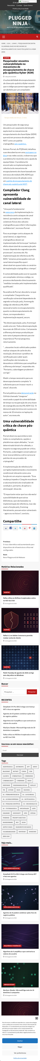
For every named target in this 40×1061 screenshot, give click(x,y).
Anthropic (20, 767)
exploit (33, 785)
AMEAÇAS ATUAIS (9, 985)
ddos (29, 780)
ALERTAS (6, 58)
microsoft (17, 813)
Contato (19, 5)
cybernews (29, 776)
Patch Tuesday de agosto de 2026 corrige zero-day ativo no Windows (18, 674)
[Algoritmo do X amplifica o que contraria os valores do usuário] (20, 936)
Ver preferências (20, 1053)
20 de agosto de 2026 (11, 604)
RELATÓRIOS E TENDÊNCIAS (12, 946)
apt (28, 767)
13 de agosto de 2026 (11, 641)
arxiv (35, 767)
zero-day (6, 836)
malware (6, 813)
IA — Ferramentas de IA (11, 794)
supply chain (7, 827)
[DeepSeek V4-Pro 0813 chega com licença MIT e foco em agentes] (20, 859)
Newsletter (11, 5)
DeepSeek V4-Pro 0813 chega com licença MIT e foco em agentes (19, 708)
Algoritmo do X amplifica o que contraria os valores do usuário (19, 722)
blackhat (6, 771)
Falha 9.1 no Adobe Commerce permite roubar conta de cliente (18, 636)
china (24, 771)
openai (33, 813)
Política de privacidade (20, 1058)
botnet (15, 771)
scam (24, 822)
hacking (27, 790)
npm (25, 813)
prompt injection (19, 818)
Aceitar (20, 1041)
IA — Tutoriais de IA (10, 808)
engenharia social (20, 785)
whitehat (22, 831)
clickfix (6, 776)
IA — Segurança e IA (30, 804)
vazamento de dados (23, 827)
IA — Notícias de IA (28, 799)
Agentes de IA (8, 767)
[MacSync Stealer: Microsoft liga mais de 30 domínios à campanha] (20, 975)
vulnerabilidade (9, 831)
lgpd (34, 808)
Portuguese (25, 1)
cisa (30, 771)
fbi (4, 790)
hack (18, 790)
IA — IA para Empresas (10, 799)
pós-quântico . (21, 144)
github (10, 790)
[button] (37, 1018)
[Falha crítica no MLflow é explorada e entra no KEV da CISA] (20, 583)
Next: (14, 556)
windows (32, 831)
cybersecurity (8, 780)
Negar (20, 1047)
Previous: (18, 545)
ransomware (8, 822)
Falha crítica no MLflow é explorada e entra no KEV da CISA (19, 736)
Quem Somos (28, 5)
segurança (10, 212)
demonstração (27, 393)
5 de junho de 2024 (10, 76)
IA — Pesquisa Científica (11, 804)
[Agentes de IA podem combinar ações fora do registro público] (20, 897)
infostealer (24, 808)
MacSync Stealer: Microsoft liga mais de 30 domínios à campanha (19, 729)
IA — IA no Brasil (28, 794)
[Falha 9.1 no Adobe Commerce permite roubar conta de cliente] (20, 620)
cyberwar (20, 780)
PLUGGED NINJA (20, 20)
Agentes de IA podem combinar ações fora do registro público (19, 715)
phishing (6, 818)
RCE (17, 822)
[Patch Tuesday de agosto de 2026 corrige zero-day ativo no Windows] (20, 657)
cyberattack (16, 776)
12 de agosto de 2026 (11, 678)
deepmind (6, 785)
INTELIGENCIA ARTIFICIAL (11, 868)
